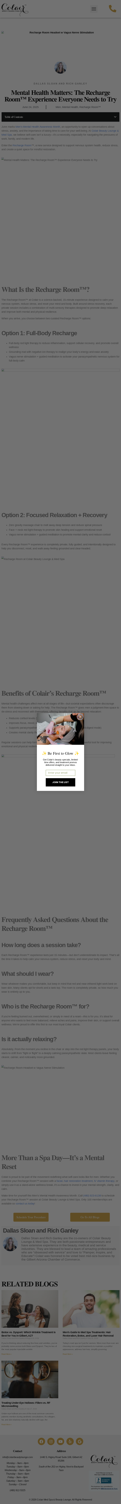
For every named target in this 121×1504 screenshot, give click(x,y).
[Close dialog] (80, 716)
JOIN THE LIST (60, 782)
